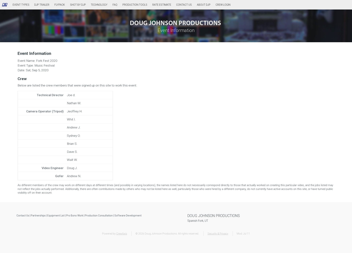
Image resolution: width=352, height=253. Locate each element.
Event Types (21, 4)
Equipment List (56, 215)
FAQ (115, 4)
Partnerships (38, 215)
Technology (99, 4)
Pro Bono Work (74, 215)
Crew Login (223, 4)
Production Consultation (99, 215)
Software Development (128, 215)
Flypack (59, 4)
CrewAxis (121, 233)
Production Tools (134, 4)
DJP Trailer (41, 4)
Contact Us (184, 4)
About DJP (203, 4)
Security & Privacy (218, 233)
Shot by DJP (78, 4)
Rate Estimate (161, 4)
